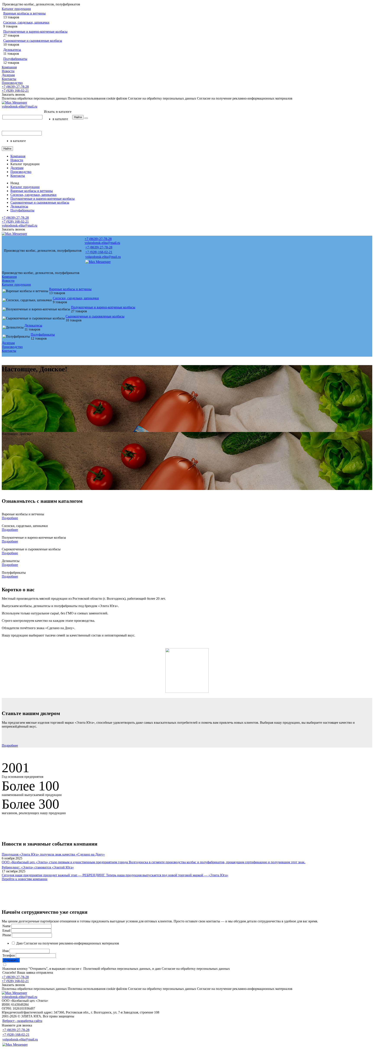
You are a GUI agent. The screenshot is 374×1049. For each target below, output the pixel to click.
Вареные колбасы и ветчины (24, 13)
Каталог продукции (16, 9)
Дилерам (8, 75)
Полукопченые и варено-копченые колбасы (35, 31)
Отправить (11, 960)
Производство (12, 83)
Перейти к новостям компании (24, 879)
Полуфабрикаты (15, 59)
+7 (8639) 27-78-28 (15, 87)
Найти (78, 117)
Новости (8, 71)
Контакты (9, 79)
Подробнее (10, 518)
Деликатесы (12, 50)
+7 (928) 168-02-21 (15, 90)
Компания (9, 67)
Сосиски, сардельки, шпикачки (26, 22)
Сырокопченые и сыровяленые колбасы (32, 40)
